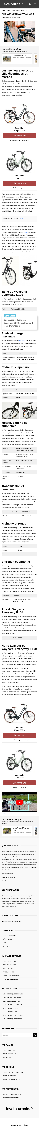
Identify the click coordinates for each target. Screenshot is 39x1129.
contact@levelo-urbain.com (12, 921)
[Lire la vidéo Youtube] (19, 802)
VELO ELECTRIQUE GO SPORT (12, 1019)
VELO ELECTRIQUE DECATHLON (13, 994)
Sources (4, 814)
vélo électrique (9, 939)
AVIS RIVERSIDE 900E (9, 965)
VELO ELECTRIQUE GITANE (11, 1001)
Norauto (25, 232)
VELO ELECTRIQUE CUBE (11, 1008)
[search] (30, 4)
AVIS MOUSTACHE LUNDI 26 (11, 1079)
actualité (6, 946)
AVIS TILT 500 (7, 1057)
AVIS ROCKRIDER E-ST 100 (11, 1098)
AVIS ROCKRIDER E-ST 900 (11, 979)
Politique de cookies (8, 877)
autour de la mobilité (18, 898)
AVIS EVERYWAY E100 (9, 1076)
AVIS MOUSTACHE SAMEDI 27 (12, 1094)
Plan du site (5, 881)
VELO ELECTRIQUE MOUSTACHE (13, 1015)
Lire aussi (10, 316)
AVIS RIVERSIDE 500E (9, 961)
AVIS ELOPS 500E (8, 968)
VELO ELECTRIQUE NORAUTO (12, 997)
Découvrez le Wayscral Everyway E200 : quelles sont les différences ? (18, 323)
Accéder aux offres (19, 1125)
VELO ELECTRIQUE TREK (10, 1012)
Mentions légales (7, 873)
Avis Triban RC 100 (19, 56)
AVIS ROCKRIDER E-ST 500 (11, 975)
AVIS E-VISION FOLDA (9, 1050)
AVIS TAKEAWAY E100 (9, 1054)
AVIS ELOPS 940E (8, 972)
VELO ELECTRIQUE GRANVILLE (12, 1004)
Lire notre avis (19, 136)
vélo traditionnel (9, 936)
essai (5, 943)
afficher (21, 218)
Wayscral (22, 340)
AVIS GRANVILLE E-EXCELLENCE (13, 1072)
